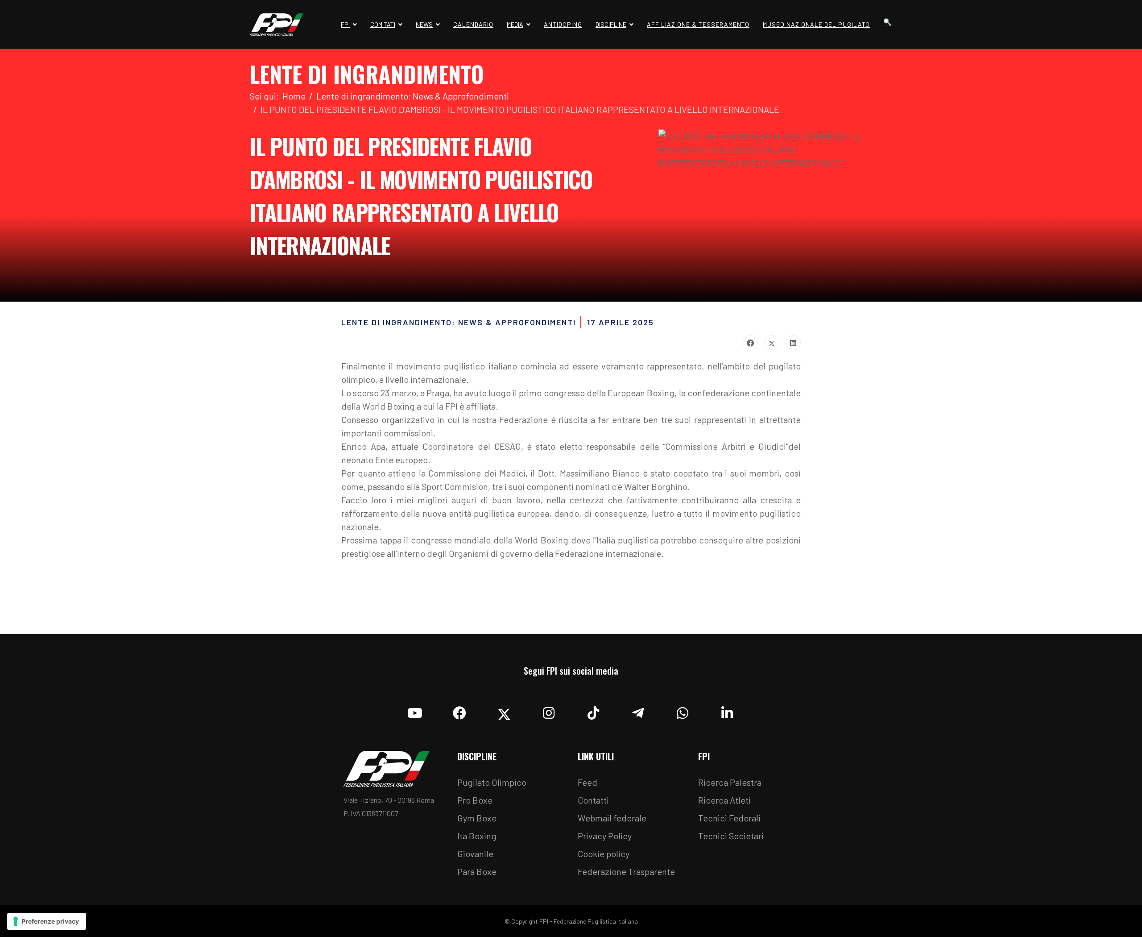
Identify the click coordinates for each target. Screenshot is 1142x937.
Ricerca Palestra (729, 782)
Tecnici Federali (729, 818)
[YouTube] (414, 711)
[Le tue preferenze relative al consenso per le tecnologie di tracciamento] (46, 921)
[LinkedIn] (793, 342)
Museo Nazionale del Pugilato (816, 24)
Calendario (473, 24)
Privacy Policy (605, 835)
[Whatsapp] (682, 711)
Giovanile (475, 853)
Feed (587, 782)
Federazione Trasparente (626, 871)
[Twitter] (771, 342)
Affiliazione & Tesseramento (698, 24)
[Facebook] (750, 342)
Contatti (593, 800)
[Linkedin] (727, 711)
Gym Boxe (477, 818)
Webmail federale (612, 818)
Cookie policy (603, 853)
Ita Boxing (477, 835)
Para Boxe (477, 871)
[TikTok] (593, 711)
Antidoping (563, 24)
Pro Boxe (474, 800)
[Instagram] (548, 711)
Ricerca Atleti (724, 800)
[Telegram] (638, 711)
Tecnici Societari (731, 835)
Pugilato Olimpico (491, 782)
